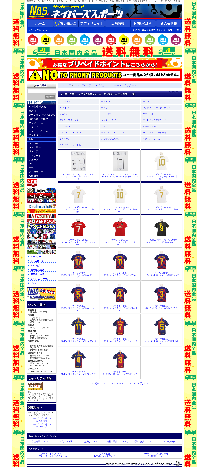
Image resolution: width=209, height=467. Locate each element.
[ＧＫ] (41, 248)
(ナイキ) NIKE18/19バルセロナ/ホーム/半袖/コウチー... (120, 341)
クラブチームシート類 (70, 145)
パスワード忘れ (173, 30)
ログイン (137, 30)
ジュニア (33, 151)
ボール (32, 167)
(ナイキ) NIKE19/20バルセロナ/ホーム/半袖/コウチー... (161, 275)
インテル (105, 101)
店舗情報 (117, 23)
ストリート (35, 155)
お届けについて (91, 441)
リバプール (148, 114)
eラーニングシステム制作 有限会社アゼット (156, 454)
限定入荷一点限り (38, 119)
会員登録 (160, 30)
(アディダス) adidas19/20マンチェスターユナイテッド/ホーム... (78, 242)
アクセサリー (36, 171)
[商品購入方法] (41, 271)
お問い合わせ (143, 23)
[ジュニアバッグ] (41, 238)
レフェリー (35, 147)
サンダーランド (108, 120)
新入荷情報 (169, 23)
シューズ (33, 159)
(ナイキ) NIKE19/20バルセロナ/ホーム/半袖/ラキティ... (120, 308)
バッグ (32, 163)
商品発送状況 (148, 30)
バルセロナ (106, 126)
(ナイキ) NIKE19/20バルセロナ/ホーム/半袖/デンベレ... (120, 275)
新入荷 (32, 110)
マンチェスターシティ (70, 120)
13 (137, 383)
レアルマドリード (68, 126)
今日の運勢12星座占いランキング (104, 454)
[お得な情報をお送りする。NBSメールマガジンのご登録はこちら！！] (41, 299)
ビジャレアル (149, 126)
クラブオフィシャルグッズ (42, 115)
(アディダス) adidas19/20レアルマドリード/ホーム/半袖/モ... (120, 209)
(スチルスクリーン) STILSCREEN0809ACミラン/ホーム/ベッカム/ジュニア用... (78, 176)
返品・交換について (143, 441)
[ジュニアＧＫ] (41, 253)
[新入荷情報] (41, 187)
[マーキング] (41, 258)
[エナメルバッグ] (41, 243)
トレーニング (36, 139)
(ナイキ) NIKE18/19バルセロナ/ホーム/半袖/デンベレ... (78, 341)
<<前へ (96, 383)
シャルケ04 (65, 139)
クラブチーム (36, 123)
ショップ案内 (169, 441)
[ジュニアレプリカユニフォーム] (41, 233)
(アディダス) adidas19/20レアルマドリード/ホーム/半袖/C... (162, 176)
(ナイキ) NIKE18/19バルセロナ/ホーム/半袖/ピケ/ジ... (120, 373)
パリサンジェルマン (110, 139)
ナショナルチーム (38, 131)
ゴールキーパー (37, 143)
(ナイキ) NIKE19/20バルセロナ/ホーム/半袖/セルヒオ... (78, 308)
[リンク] (41, 284)
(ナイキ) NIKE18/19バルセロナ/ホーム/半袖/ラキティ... (78, 374)
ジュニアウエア (82, 85)
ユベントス (65, 101)
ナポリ (104, 107)
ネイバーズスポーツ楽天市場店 (41, 419)
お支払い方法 (65, 441)
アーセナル (106, 114)
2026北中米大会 (37, 106)
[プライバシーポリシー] (41, 280)
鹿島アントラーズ (151, 139)
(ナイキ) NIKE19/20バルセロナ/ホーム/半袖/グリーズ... (78, 275)
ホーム (40, 23)
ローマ (146, 101)
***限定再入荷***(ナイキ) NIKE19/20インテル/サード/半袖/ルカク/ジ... (161, 241)
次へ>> (144, 383)
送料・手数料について (117, 441)
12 (133, 383)
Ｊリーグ (33, 127)
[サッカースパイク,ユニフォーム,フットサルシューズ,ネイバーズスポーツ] (104, 18)
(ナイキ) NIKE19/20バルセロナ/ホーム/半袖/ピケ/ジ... (161, 307)
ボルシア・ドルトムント (113, 132)
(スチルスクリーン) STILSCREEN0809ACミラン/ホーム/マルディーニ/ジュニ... (120, 176)
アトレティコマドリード (154, 120)
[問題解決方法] (41, 275)
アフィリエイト (91, 23)
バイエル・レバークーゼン (155, 132)
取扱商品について (40, 441)
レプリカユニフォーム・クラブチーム (115, 85)
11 (130, 383)
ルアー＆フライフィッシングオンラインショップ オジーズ (53, 454)
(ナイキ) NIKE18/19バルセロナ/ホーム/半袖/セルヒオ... (161, 341)
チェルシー (65, 114)
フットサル (35, 135)
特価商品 (33, 176)
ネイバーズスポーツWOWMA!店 (41, 425)
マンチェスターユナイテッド (156, 107)
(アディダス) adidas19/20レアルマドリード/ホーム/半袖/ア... (161, 209)
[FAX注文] (41, 267)
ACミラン (64, 107)
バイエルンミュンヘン (70, 132)
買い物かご (68, 23)
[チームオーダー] (41, 262)
